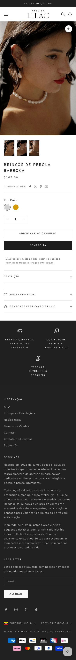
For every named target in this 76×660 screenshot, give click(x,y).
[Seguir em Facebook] (6, 610)
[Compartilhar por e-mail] (46, 186)
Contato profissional (18, 439)
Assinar (16, 594)
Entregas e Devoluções (19, 413)
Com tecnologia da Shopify (53, 631)
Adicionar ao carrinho (38, 233)
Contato (9, 432)
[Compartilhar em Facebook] (30, 186)
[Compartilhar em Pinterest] (40, 186)
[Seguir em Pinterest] (26, 610)
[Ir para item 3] (34, 148)
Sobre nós (11, 445)
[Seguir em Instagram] (16, 610)
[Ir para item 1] (9, 148)
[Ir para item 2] (21, 148)
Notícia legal (12, 420)
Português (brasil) (54, 623)
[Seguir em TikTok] (36, 610)
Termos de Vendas (16, 426)
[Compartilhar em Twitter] (35, 186)
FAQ (7, 407)
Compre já (38, 245)
